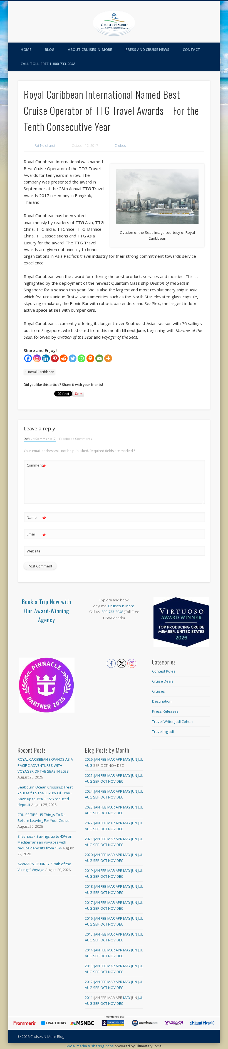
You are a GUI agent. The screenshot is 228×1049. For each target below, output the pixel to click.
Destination (162, 701)
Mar (111, 759)
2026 (89, 759)
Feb (103, 759)
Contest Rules (163, 671)
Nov (112, 781)
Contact (191, 49)
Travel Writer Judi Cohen (172, 721)
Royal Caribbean (41, 371)
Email (36, 535)
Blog (49, 49)
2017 (89, 902)
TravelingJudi (163, 731)
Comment (36, 466)
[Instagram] (37, 358)
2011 (89, 997)
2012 (89, 981)
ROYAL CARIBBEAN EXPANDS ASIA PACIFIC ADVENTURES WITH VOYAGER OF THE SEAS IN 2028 (45, 765)
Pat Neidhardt (44, 145)
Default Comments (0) (40, 439)
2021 (89, 838)
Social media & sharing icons (90, 1045)
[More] (108, 358)
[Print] (90, 358)
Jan (97, 759)
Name (36, 518)
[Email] (99, 358)
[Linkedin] (46, 358)
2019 (89, 870)
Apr (119, 759)
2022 (89, 822)
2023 (89, 807)
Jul (140, 759)
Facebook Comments (75, 439)
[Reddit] (64, 358)
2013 (89, 965)
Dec (120, 781)
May (126, 759)
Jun (134, 759)
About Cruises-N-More (90, 49)
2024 (89, 791)
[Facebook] (28, 358)
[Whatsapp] (81, 358)
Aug (88, 765)
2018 (89, 886)
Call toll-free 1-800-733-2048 (48, 63)
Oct (103, 781)
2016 (89, 918)
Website (34, 551)
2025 (89, 775)
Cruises (120, 145)
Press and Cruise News (147, 49)
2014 (89, 950)
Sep (96, 781)
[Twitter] (72, 358)
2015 (89, 934)
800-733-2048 (112, 611)
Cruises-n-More (121, 605)
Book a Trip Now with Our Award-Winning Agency (46, 610)
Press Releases (165, 711)
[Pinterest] (55, 358)
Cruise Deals (163, 681)
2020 (89, 854)
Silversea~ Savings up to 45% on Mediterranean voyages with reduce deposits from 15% (45, 842)
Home (26, 49)
